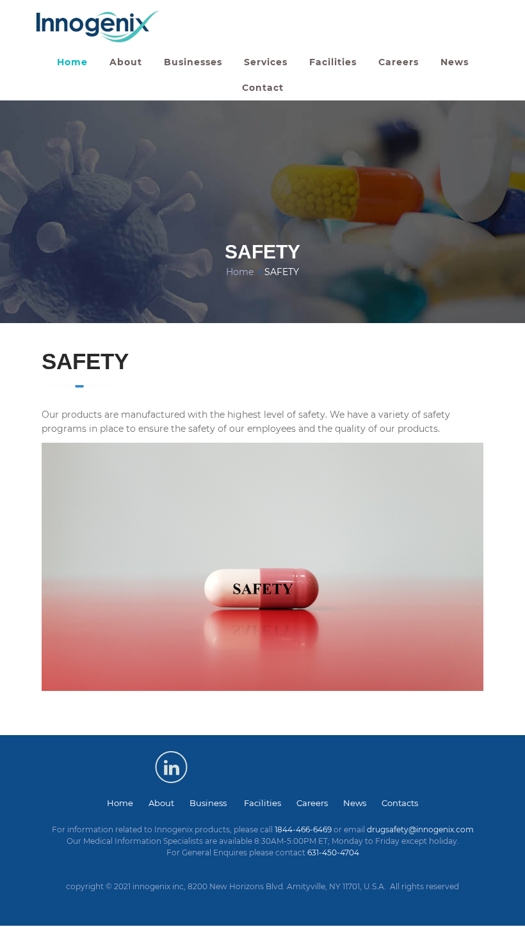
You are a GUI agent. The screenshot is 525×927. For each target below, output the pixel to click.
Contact (263, 87)
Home (240, 272)
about (125, 62)
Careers (319, 803)
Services (265, 62)
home (72, 62)
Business (217, 803)
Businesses (193, 62)
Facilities (333, 62)
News (454, 62)
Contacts (400, 803)
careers (398, 62)
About (169, 803)
